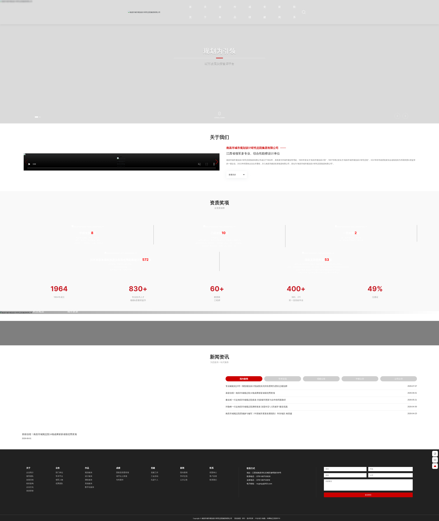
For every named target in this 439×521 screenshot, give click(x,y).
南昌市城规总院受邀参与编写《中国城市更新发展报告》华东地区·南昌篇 (259, 491)
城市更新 (72, 389)
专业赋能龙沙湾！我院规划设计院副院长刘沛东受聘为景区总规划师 (256, 464)
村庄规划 (38, 389)
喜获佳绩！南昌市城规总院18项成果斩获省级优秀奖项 (49, 512)
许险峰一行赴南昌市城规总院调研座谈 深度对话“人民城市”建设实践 (257, 484)
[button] (36, 117)
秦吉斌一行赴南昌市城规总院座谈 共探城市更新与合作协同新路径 (256, 477)
